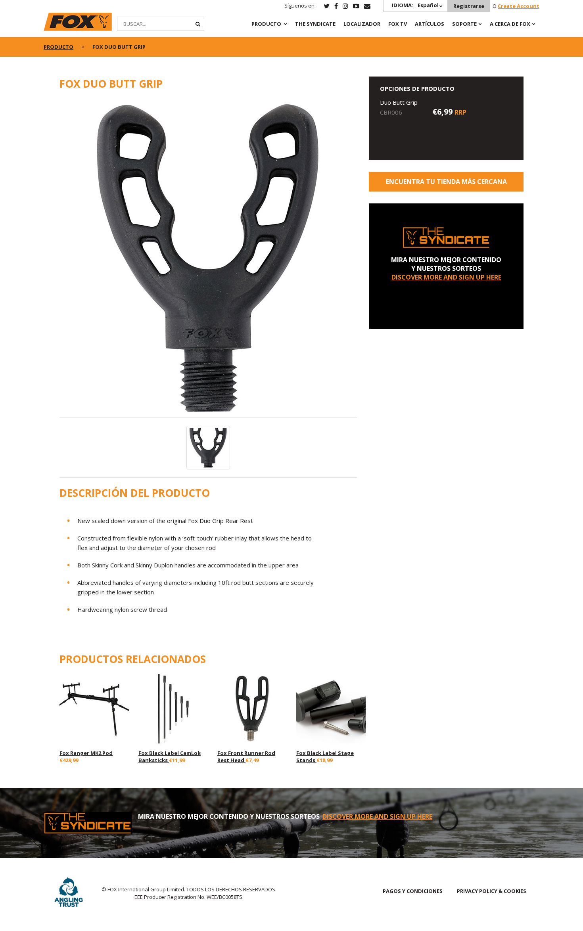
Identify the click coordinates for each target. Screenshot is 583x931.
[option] (208, 258)
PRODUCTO (266, 23)
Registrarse (468, 6)
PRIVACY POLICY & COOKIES (491, 891)
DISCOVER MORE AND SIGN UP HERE (446, 277)
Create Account (518, 6)
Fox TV (397, 23)
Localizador (361, 23)
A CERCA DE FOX (510, 23)
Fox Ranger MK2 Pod (86, 753)
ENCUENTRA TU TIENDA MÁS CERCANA (446, 181)
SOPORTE (464, 23)
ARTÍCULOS (429, 23)
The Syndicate (315, 23)
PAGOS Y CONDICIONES (413, 891)
